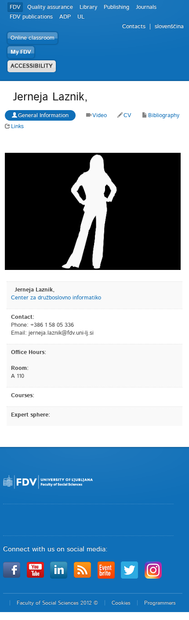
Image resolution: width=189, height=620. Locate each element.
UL (80, 17)
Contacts (133, 27)
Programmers (160, 602)
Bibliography (163, 115)
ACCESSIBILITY (32, 66)
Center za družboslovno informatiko (56, 298)
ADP (65, 17)
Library (88, 7)
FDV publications (31, 17)
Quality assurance (50, 7)
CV (127, 115)
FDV (15, 7)
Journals (146, 7)
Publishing (116, 7)
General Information (43, 115)
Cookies (121, 602)
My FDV (21, 52)
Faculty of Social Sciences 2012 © (57, 602)
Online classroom (33, 38)
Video (99, 115)
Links (17, 126)
